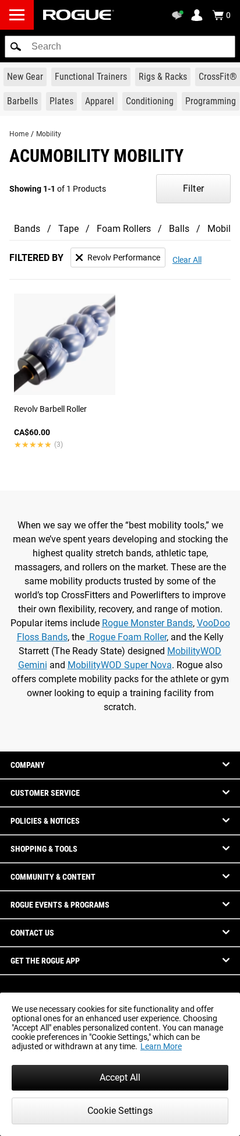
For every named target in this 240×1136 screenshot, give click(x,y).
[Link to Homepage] (78, 15)
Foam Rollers (124, 228)
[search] (120, 47)
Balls (179, 228)
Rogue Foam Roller (127, 637)
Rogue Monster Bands (147, 623)
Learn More (161, 1046)
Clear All (187, 259)
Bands (27, 228)
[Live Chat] (179, 15)
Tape (68, 228)
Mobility (48, 134)
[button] (16, 47)
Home (19, 134)
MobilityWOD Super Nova (120, 665)
